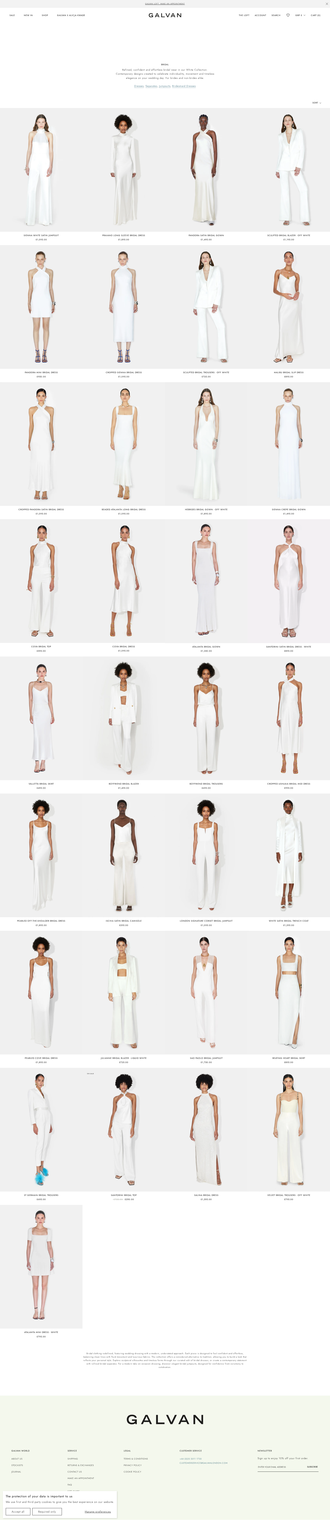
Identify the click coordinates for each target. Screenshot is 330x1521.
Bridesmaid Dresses (184, 86)
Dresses (139, 86)
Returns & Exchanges (81, 1465)
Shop (45, 15)
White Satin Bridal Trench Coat (289, 920)
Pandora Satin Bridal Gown (206, 235)
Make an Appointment (81, 1478)
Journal (16, 1471)
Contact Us (75, 1471)
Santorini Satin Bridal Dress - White (288, 646)
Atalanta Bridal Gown (206, 646)
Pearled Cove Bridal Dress (41, 1058)
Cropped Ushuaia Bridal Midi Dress (288, 783)
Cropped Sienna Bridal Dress (124, 372)
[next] (227, 4)
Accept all (18, 1512)
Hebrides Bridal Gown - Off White (206, 509)
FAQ (70, 1484)
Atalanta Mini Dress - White (41, 1332)
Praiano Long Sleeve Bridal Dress (123, 235)
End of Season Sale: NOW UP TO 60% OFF (165, 3)
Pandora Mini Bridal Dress (41, 372)
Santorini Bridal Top (124, 1195)
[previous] (103, 4)
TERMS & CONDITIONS (136, 1458)
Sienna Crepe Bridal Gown (289, 509)
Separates (151, 86)
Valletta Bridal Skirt (41, 783)
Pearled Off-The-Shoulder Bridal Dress (41, 920)
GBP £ (298, 15)
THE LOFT (244, 15)
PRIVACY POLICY (133, 1465)
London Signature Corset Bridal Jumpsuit (206, 920)
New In (28, 15)
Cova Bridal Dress (123, 646)
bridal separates (108, 1363)
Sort (315, 102)
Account (260, 15)
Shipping (73, 1458)
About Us (17, 1458)
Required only (47, 1512)
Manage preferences (98, 1512)
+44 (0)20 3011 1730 (191, 1458)
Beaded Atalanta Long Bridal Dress (124, 509)
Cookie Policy (132, 1471)
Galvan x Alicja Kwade (71, 15)
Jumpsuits (164, 86)
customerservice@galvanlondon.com (204, 1462)
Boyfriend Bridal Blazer (124, 783)
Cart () (315, 15)
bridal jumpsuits (188, 1363)
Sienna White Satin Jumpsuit (41, 235)
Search (276, 15)
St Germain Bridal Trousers (41, 1195)
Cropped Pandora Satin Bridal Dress (41, 509)
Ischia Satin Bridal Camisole (124, 920)
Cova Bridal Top (41, 646)
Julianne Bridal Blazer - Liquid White (124, 1058)
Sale (12, 15)
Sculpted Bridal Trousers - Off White (206, 372)
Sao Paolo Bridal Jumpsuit (206, 1058)
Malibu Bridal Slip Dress (289, 372)
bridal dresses (201, 1360)
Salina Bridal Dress (206, 1195)
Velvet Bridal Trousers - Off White (288, 1195)
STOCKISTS (17, 1465)
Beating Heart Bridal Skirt (289, 1058)
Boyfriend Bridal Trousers (206, 783)
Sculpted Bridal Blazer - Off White (288, 235)
